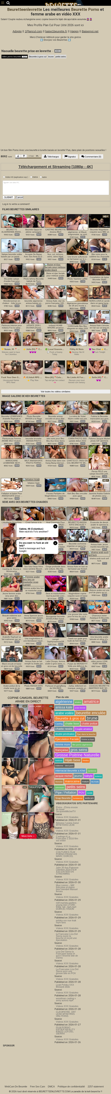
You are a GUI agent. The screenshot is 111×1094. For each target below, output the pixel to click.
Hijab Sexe (72, 760)
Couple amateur (83, 729)
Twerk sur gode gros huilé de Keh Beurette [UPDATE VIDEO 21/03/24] (77, 639)
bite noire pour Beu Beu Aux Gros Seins (55, 439)
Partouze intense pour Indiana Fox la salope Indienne (12, 326)
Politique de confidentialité (71, 1086)
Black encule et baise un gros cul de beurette (11, 665)
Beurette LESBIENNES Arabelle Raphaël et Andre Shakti (11, 417)
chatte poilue (89, 723)
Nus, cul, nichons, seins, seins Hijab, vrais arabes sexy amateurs (55, 255)
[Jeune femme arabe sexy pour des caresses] (11, 583)
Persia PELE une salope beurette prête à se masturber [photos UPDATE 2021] (99, 472)
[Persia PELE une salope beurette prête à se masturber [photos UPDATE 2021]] (99, 457)
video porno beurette (14, 56)
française (61, 750)
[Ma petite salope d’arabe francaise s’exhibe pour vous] (11, 270)
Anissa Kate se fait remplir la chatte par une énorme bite (33, 662)
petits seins (61, 56)
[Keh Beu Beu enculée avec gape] (77, 485)
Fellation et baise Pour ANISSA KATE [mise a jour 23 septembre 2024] (11, 494)
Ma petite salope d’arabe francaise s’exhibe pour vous (11, 280)
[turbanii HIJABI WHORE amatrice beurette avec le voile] (55, 316)
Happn (74, 31)
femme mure (62, 744)
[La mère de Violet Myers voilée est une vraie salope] (77, 407)
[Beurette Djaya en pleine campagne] (33, 221)
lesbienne (98, 776)
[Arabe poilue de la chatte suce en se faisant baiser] (11, 677)
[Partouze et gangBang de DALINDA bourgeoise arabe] (55, 677)
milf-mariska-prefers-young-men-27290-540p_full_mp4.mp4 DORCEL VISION (66, 906)
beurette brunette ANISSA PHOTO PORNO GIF (33, 439)
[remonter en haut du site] (103, 1086)
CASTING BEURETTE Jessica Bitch (55, 230)
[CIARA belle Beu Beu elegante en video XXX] (77, 317)
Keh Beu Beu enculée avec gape (77, 494)
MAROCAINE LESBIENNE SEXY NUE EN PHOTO (11, 461)
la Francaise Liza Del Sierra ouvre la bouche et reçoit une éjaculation (67, 937)
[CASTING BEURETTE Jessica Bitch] (55, 221)
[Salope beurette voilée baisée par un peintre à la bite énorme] (11, 245)
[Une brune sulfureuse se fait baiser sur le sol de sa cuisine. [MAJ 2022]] (77, 246)
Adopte (17, 31)
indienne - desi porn (64, 765)
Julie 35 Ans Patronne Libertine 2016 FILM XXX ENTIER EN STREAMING (67, 870)
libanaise (59, 782)
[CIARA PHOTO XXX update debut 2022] (77, 429)
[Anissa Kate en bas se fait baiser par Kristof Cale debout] (77, 557)
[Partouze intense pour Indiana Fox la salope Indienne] (11, 316)
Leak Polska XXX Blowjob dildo (65, 986)
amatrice (91, 701)
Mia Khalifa (95, 782)
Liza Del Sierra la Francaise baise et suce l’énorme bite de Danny (67, 954)
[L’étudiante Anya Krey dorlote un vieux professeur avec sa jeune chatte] (11, 513)
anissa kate (63, 707)
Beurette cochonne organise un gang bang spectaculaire (77, 545)
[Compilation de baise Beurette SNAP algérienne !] (99, 269)
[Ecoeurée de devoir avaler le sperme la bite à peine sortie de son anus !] (99, 513)
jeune (78, 775)
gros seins (79, 750)
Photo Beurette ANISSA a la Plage (33, 417)
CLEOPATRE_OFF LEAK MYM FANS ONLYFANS (66, 1014)
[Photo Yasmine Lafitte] (77, 270)
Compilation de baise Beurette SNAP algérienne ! (99, 278)
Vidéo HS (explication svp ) (16, 177)
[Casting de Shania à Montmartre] (11, 559)
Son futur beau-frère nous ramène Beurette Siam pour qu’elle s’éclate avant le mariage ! (33, 567)
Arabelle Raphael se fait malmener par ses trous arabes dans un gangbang (12, 638)
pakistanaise (59, 787)
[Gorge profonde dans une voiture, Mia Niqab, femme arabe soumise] (55, 557)
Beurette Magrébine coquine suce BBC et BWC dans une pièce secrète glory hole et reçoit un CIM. (99, 230)
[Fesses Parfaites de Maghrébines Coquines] (55, 485)
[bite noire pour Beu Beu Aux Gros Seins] (55, 429)
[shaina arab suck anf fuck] (99, 553)
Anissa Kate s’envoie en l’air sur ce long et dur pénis (99, 326)
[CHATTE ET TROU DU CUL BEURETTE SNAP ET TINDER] (77, 451)
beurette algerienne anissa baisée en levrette (33, 302)
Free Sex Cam (37, 1086)
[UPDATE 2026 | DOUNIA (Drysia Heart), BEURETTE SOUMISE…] (33, 316)
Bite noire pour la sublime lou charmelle (99, 255)
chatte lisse (72, 723)
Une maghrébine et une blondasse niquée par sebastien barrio (33, 639)
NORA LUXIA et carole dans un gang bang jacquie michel (99, 302)
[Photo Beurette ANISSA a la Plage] (33, 407)
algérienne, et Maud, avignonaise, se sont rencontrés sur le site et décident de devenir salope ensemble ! (77, 233)
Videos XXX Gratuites (67, 817)
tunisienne (78, 798)
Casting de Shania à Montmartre (11, 570)
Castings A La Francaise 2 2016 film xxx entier (67, 838)
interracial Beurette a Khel (70, 770)
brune (51, 56)
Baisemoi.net (90, 31)
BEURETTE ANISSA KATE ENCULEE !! (77, 523)
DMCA (35, 177)
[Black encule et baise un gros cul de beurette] (11, 653)
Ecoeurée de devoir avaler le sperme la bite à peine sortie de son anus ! (99, 523)
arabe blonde (80, 708)
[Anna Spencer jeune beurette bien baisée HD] (33, 607)
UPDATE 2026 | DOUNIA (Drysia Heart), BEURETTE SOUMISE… (33, 326)
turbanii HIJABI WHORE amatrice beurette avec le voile (55, 326)
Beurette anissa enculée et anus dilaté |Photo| (55, 417)
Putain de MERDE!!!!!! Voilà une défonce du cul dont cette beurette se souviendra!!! (77, 665)
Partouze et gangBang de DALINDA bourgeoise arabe (55, 687)
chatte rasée (64, 728)
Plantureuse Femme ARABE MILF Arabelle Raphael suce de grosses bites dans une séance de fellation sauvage (11, 439)
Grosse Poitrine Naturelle (77, 755)
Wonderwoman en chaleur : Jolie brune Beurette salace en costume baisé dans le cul (11, 302)
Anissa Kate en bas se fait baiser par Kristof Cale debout (77, 567)
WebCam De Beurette (16, 1086)
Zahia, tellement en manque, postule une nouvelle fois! (77, 687)
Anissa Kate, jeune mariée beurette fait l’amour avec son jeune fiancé (99, 545)
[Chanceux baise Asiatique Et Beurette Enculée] (99, 607)
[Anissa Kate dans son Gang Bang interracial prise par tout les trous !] (55, 451)
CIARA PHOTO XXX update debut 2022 (77, 439)
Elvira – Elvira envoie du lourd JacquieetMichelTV (67, 809)
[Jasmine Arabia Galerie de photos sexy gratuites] (99, 485)
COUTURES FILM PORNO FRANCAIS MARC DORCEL (66, 854)
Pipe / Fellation (65, 792)
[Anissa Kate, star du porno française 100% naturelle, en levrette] (55, 292)
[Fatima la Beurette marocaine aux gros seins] (99, 407)
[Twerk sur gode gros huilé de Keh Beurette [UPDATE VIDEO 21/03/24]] (77, 629)
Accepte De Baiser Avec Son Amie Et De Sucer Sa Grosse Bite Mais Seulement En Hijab (33, 255)
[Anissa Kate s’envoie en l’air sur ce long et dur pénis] (99, 316)
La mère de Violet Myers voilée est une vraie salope (77, 417)
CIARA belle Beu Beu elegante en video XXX (77, 327)
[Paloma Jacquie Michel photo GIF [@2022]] (99, 429)
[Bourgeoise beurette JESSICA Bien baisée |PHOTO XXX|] (55, 607)
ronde (89, 793)
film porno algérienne (82, 745)
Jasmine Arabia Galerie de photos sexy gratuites (99, 494)
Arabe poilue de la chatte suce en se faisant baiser (11, 687)
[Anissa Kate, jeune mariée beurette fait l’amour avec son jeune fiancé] (99, 535)
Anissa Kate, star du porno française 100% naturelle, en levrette (55, 302)
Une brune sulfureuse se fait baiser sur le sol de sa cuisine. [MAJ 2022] (77, 258)
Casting (59, 723)
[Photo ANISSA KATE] (33, 677)
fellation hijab (34, 483)
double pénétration (65, 734)
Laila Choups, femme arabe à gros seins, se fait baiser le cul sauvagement (55, 662)
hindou (86, 760)
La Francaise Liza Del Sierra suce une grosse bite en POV (67, 971)
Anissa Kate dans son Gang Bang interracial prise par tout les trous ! (55, 461)
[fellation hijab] (31, 479)
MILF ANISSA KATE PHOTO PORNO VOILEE (33, 461)
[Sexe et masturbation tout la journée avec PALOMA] (55, 583)
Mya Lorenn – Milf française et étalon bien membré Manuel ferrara (67, 888)
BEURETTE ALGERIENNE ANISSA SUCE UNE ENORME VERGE (11, 230)
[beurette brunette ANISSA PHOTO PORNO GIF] (33, 429)
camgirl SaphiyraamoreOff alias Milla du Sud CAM (55, 640)
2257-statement (96, 1086)
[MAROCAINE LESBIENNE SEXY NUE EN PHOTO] (11, 451)
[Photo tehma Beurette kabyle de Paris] (33, 270)
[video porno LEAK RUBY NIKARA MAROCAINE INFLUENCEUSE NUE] (99, 652)
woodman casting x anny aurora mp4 (66, 999)
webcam (89, 798)
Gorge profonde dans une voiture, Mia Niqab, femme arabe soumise (55, 567)
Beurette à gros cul (37, 56)
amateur (78, 702)
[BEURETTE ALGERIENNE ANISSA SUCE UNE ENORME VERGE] (11, 221)
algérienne (63, 702)
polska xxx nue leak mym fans (66, 921)
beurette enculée (91, 713)
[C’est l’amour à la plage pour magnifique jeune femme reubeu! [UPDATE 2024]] (33, 513)
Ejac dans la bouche (86, 734)
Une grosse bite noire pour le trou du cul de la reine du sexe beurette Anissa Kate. (77, 615)
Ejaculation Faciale (67, 739)
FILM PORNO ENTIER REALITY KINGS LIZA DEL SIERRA (65, 1030)
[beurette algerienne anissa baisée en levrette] (33, 292)
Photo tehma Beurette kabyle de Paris (34, 280)
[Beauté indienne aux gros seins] (11, 607)
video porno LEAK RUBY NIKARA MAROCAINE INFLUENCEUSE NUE (99, 662)
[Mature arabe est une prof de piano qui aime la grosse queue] (99, 581)
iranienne (92, 771)
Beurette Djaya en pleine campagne (33, 230)
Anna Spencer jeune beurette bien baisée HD (33, 616)
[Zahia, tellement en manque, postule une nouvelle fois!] (77, 677)
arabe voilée (64, 713)
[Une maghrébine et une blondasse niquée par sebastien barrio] (33, 629)
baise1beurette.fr (56, 31)
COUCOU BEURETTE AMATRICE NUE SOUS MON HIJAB (99, 687)
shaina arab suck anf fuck (99, 559)
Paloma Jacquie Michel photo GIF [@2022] (99, 439)
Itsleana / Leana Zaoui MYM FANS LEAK (67, 824)
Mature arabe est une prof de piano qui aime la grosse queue (99, 591)
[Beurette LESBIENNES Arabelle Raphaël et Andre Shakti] (11, 407)
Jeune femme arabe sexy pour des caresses (11, 594)
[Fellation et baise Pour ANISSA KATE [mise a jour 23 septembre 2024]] (11, 485)
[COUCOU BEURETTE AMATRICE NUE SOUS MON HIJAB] (99, 677)
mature (85, 781)
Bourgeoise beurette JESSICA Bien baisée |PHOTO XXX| (55, 617)
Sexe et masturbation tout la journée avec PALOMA (55, 594)
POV (82, 792)
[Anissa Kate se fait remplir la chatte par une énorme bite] (33, 652)
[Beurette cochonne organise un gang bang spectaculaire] (77, 535)
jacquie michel (63, 775)
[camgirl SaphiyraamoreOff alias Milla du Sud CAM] (55, 630)
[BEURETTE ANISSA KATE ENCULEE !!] (77, 513)
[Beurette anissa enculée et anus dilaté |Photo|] (55, 407)
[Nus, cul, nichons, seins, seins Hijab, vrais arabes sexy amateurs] (55, 245)
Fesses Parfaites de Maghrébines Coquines (55, 494)
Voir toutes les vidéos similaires (55, 391)
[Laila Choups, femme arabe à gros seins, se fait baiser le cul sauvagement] (55, 652)
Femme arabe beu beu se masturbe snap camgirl (33, 589)
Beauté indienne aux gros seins (11, 616)
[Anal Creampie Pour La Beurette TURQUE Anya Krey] (55, 513)
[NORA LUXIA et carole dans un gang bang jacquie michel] (99, 292)
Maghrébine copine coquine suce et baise (77, 594)
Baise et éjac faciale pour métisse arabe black (55, 274)
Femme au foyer (87, 739)
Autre (44, 177)
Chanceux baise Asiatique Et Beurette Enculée (99, 616)
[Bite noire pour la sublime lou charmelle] (99, 245)
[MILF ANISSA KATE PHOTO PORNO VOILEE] (33, 451)
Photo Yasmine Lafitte (77, 279)
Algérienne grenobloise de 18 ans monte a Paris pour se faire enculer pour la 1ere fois (77, 304)
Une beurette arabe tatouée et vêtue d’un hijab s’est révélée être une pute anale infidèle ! (99, 638)
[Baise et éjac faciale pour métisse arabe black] (55, 267)
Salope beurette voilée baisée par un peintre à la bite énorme (11, 255)
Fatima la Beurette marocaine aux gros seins (99, 417)
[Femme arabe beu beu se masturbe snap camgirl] (33, 580)
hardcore (58, 761)
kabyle (88, 775)
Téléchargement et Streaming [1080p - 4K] (55, 167)
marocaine (72, 781)
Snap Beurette (63, 798)
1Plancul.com (33, 31)
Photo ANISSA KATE (33, 686)
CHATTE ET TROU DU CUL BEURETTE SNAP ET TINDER (77, 461)
